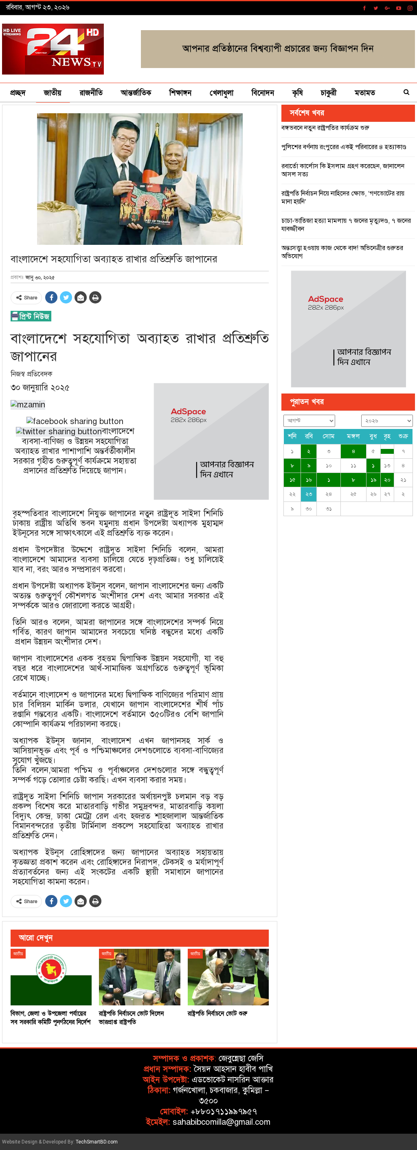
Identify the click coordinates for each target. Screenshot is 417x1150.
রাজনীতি (91, 93)
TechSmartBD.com (97, 1142)
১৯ (373, 480)
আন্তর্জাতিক (136, 93)
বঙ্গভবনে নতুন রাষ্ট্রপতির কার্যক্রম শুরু (325, 128)
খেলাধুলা (221, 93)
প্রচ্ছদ (18, 93)
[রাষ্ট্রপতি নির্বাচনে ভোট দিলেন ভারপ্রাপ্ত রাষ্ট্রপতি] (139, 977)
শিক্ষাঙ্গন (180, 93)
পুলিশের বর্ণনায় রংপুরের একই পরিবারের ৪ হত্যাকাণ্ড (343, 147)
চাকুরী (328, 93)
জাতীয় (52, 93)
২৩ (308, 494)
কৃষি (297, 93)
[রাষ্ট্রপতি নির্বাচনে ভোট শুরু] (228, 977)
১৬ (309, 480)
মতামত (365, 93)
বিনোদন (263, 93)
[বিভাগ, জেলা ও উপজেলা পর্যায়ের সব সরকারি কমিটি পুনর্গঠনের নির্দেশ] (51, 977)
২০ (387, 480)
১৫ (292, 480)
